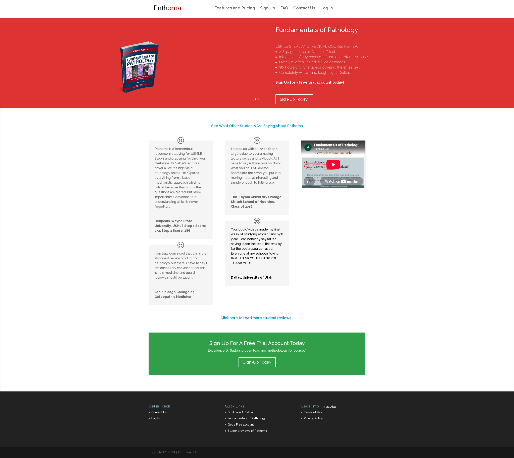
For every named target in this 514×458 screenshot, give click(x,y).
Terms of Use (313, 412)
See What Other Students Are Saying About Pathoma (257, 126)
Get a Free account (241, 424)
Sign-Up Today (257, 362)
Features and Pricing (234, 8)
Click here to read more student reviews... (257, 318)
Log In (326, 8)
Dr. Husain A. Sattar (240, 412)
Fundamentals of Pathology (316, 29)
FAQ (284, 8)
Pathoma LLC (187, 452)
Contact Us (304, 8)
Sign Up (267, 8)
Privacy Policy (313, 418)
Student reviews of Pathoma (247, 430)
